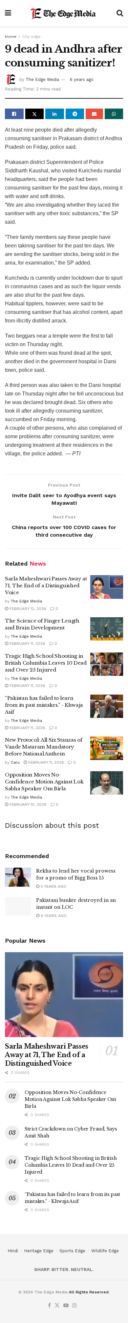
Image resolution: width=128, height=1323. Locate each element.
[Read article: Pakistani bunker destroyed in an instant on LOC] (18, 906)
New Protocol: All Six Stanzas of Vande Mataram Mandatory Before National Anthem (43, 747)
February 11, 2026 (26, 643)
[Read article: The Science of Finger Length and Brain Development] (106, 629)
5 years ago (52, 886)
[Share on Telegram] (75, 114)
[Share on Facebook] (14, 114)
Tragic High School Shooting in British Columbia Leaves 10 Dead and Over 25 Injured (46, 663)
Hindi (13, 1250)
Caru (15, 762)
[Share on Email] (94, 114)
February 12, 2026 (27, 608)
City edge (31, 36)
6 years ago (82, 79)
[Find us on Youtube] (66, 1306)
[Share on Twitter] (34, 114)
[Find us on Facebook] (49, 1306)
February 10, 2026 (27, 804)
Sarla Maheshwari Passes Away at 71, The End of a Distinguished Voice (46, 585)
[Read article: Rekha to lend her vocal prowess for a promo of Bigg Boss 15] (18, 877)
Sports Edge (72, 1250)
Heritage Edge (38, 1250)
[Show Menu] (8, 13)
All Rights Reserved (89, 1292)
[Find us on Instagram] (74, 1306)
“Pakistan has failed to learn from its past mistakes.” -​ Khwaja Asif (44, 705)
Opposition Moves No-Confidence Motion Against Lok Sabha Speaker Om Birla (44, 782)
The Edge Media (42, 79)
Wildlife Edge (105, 1250)
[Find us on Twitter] (57, 1306)
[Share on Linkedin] (54, 114)
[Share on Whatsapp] (114, 114)
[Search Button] (120, 13)
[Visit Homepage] (63, 13)
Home (10, 36)
